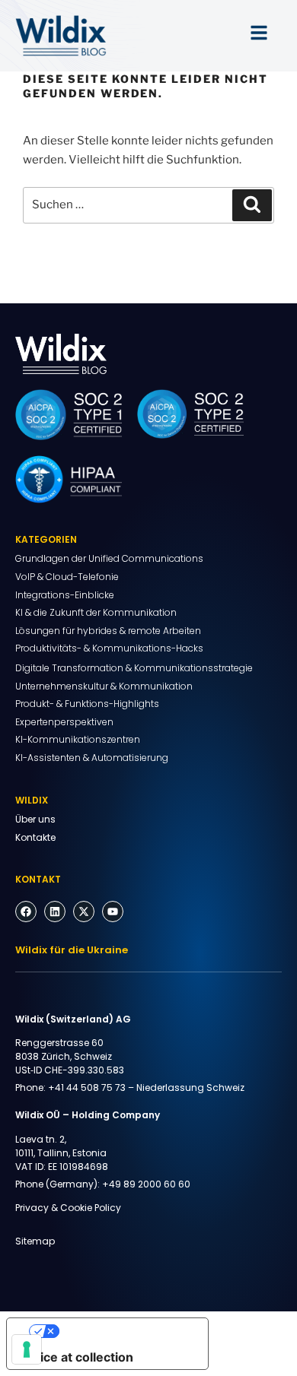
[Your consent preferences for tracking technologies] (26, 1349)
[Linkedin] (54, 911)
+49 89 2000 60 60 (146, 1184)
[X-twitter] (83, 911)
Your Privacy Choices (122, 1331)
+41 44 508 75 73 (87, 1087)
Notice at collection (76, 1357)
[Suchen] (252, 205)
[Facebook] (26, 911)
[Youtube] (112, 911)
